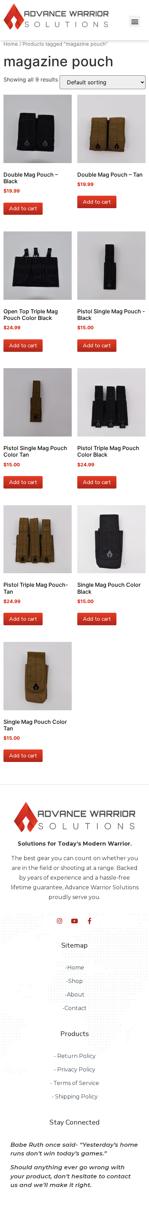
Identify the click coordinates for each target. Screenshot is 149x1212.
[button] (134, 21)
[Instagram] (59, 921)
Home (10, 44)
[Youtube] (74, 921)
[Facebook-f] (89, 921)
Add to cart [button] (23, 208)
